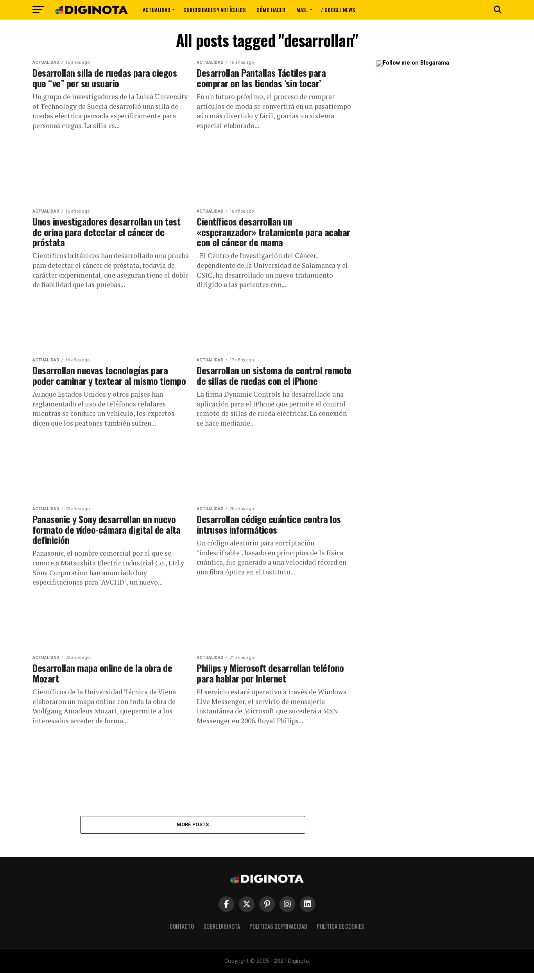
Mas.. (302, 9)
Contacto (182, 926)
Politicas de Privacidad (278, 926)
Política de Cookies (340, 926)
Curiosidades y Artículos (214, 9)
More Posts (193, 824)
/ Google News (338, 9)
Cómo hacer (270, 9)
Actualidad (156, 9)
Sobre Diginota (221, 926)
